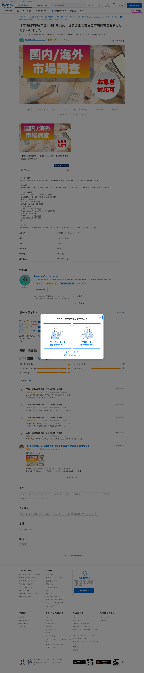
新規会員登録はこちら (72, 355)
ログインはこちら (72, 352)
